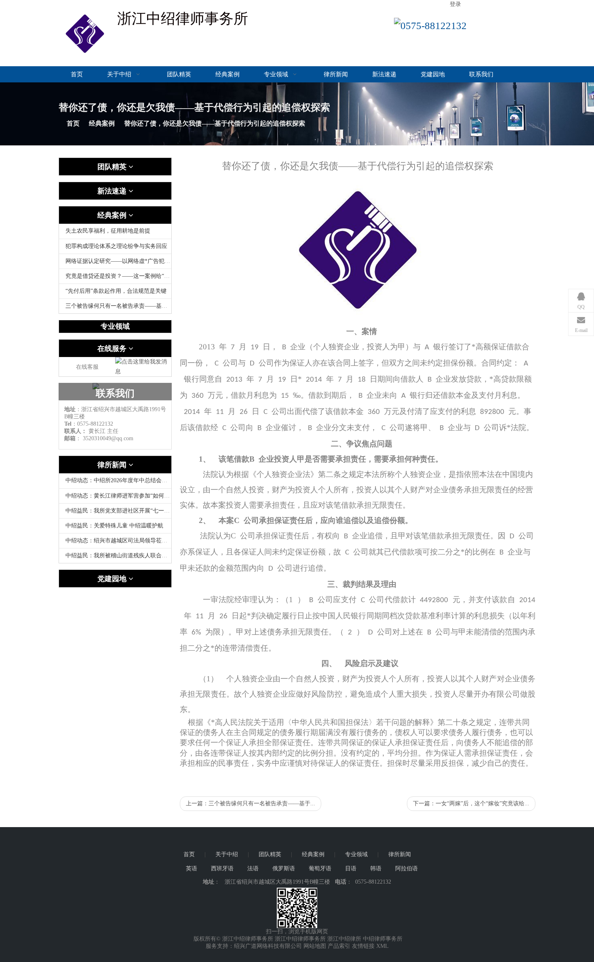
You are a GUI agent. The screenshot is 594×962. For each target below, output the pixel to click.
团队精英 (179, 74)
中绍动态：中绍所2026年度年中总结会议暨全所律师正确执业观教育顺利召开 (161, 480)
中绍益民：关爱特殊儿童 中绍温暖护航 (114, 526)
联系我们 (481, 74)
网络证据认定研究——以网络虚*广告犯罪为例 (123, 261)
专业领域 (277, 74)
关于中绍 (120, 74)
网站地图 (314, 946)
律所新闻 (336, 74)
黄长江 (96, 431)
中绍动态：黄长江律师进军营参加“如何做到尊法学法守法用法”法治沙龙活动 (161, 496)
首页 (77, 74)
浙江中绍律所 (344, 939)
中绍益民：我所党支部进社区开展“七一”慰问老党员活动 (135, 511)
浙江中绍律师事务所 (300, 939)
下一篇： (471, 803)
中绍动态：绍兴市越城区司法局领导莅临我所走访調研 (133, 541)
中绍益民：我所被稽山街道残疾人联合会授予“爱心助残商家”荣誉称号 (152, 555)
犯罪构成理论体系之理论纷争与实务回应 (116, 246)
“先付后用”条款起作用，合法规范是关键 (115, 291)
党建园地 (433, 74)
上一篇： (250, 803)
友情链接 (363, 946)
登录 (455, 4)
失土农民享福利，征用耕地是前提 (107, 231)
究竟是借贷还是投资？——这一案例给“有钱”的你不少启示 (138, 276)
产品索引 (339, 946)
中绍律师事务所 (382, 939)
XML (382, 946)
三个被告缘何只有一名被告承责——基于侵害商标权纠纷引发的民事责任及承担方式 (170, 306)
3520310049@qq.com (108, 438)
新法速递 (384, 74)
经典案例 (227, 74)
